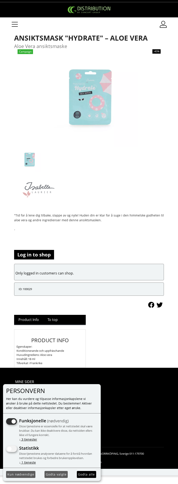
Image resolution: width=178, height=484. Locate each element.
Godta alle (86, 474)
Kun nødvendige (20, 474)
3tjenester (28, 439)
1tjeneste (27, 462)
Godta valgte (56, 474)
